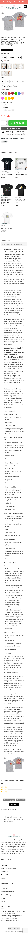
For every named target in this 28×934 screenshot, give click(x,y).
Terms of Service (6, 875)
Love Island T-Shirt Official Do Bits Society (7, 173)
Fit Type (3, 53)
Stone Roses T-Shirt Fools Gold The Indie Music (20, 200)
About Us (4, 865)
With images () (9, 800)
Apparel (3, 35)
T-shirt (11, 35)
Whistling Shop (19, 840)
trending (4, 141)
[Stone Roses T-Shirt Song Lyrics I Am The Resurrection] (7, 218)
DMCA (3, 898)
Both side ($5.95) (10, 110)
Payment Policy (6, 895)
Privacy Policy (5, 871)
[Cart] (25, 6)
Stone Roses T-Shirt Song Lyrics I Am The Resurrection (6, 228)
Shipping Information (7, 891)
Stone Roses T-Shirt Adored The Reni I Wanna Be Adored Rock (6, 201)
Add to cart (17, 123)
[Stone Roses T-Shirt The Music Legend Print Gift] (21, 164)
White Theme (21, 35)
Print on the (4, 102)
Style (3, 61)
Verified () (21, 800)
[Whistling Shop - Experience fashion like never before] (14, 7)
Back (6, 107)
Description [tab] (6, 240)
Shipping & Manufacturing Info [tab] (12, 244)
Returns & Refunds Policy (9, 868)
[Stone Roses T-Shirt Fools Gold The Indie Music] (21, 190)
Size (2, 77)
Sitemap (3, 878)
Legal (3, 901)
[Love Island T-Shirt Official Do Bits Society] (7, 164)
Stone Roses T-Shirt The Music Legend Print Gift (21, 174)
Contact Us (4, 888)
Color (3, 89)
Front (6, 105)
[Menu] (2, 7)
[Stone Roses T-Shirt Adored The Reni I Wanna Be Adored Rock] (7, 190)
